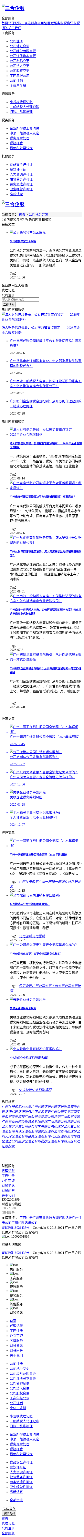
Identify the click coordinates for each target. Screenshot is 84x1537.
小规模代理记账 (21, 102)
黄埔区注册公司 (58, 1126)
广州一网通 (46, 881)
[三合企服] (13, 8)
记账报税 (44, 1090)
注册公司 (73, 1121)
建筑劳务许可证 (21, 179)
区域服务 (53, 23)
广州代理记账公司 (24, 1222)
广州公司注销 (70, 1116)
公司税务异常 (38, 214)
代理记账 (14, 23)
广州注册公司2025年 (16, 1107)
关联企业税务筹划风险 (23, 1008)
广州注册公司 (28, 881)
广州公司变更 (41, 986)
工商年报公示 (19, 75)
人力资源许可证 (21, 174)
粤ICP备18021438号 (16, 1227)
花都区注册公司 (52, 1141)
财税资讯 (66, 23)
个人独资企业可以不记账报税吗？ (30, 1057)
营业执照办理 (37, 1121)
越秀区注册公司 (49, 1131)
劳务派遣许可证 (21, 184)
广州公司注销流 (35, 1116)
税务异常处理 (19, 138)
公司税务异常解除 (34, 1126)
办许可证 (40, 23)
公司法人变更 (19, 66)
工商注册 (27, 23)
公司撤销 (38, 936)
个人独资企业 (28, 1090)
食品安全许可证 (21, 164)
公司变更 (25, 986)
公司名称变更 (19, 61)
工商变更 (57, 986)
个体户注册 (18, 85)
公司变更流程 (14, 1116)
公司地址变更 (19, 46)
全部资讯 (16, 1500)
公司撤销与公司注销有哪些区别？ (30, 904)
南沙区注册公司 (29, 1141)
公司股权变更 (19, 71)
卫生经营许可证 (21, 189)
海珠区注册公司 (26, 1131)
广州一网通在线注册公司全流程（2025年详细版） (39, 854)
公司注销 (16, 80)
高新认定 (16, 194)
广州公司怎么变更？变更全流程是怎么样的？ (36, 953)
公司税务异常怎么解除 (23, 241)
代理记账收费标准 (64, 1107)
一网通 (59, 881)
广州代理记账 (41, 1107)
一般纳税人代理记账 (24, 107)
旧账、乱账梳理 (21, 112)
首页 (5, 23)
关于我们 (14, 28)
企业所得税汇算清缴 (24, 128)
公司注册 (16, 41)
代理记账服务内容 (24, 1111)
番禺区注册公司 (39, 1136)
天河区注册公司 (16, 1136)
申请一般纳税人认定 (24, 133)
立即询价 (8, 304)
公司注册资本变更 (23, 56)
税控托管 (16, 143)
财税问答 (8, 1190)
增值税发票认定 (21, 148)
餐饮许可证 (18, 169)
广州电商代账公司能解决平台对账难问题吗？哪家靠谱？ (43, 496)
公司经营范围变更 (23, 51)
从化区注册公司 (62, 1136)
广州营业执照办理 (15, 1121)
